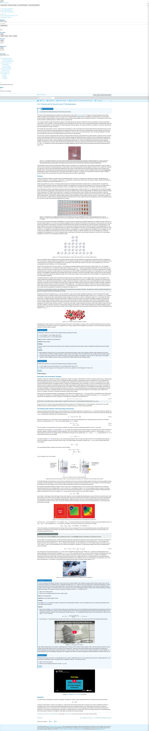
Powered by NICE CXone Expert (55, 726)
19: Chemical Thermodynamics (103, 100)
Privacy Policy (60, 729)
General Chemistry (62, 100)
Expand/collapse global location (111, 100)
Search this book (3, 21)
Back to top (39, 717)
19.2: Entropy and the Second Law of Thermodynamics (47, 713)
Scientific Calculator (7, 67)
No (56, 721)
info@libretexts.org (100, 729)
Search (39, 98)
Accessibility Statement (77, 729)
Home (43, 100)
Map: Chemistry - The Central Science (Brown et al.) (81, 100)
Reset (2, 40)
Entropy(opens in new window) (74, 694)
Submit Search (4, 25)
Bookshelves (51, 100)
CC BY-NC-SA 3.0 (68, 713)
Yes (51, 721)
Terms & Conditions (68, 729)
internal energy (80, 115)
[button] (5, 76)
